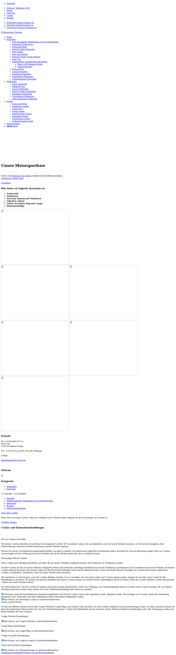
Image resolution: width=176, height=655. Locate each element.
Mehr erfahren (10, 522)
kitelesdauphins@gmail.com (13, 460)
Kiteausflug (12, 486)
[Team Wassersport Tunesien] (104, 375)
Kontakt (10, 18)
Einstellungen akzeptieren (12, 652)
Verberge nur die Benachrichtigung (38, 652)
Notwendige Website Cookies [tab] (14, 558)
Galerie (10, 15)
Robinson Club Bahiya (22, 176)
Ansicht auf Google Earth (12, 178)
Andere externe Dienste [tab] (11, 602)
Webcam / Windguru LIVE (18, 8)
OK (2, 522)
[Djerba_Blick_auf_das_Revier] (35, 264)
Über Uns (11, 13)
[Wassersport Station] (104, 319)
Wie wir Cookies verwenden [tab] (13, 539)
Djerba (10, 10)
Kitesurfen (11, 489)
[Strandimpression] (35, 430)
